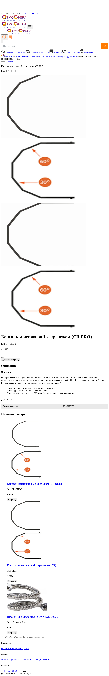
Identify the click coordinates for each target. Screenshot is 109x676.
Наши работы (73, 52)
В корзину (12, 500)
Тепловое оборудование (26, 56)
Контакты (88, 52)
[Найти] (104, 46)
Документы (45, 659)
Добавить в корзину (10, 360)
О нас (26, 648)
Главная (9, 52)
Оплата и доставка (39, 52)
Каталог (21, 52)
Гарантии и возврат (29, 659)
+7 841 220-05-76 (30, 13)
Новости (57, 52)
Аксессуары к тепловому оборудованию (58, 56)
